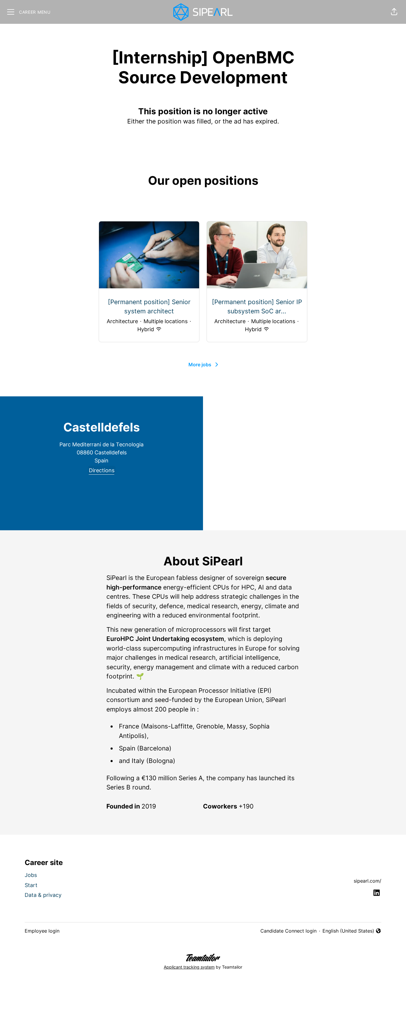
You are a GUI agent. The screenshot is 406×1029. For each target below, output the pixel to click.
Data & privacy (43, 895)
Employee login (42, 931)
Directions (101, 470)
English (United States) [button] (348, 931)
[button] (394, 12)
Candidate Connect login (288, 931)
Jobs (31, 875)
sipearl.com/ (367, 881)
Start (31, 885)
